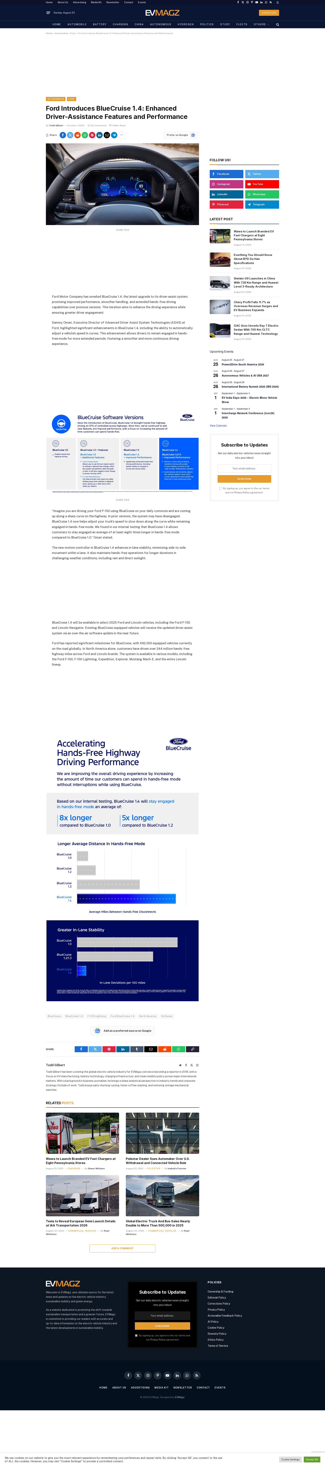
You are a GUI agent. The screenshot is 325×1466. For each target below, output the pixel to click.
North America (147, 1016)
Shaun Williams (96, 1168)
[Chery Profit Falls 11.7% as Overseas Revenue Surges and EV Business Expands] (220, 307)
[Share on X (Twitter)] (70, 135)
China (139, 24)
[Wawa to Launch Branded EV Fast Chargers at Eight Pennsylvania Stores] (82, 1133)
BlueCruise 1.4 (74, 1016)
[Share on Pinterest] (92, 135)
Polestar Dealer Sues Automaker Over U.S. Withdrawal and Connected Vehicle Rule (158, 1161)
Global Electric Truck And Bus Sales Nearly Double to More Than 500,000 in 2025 (158, 1223)
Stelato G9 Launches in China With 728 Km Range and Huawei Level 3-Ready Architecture (256, 282)
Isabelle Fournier (177, 1168)
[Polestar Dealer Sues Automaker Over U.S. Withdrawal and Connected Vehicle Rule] (162, 1133)
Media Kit (96, 2)
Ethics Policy (215, 1339)
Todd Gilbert (56, 125)
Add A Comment (122, 1248)
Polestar (153, 1168)
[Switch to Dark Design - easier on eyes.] (277, 2)
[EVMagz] (163, 12)
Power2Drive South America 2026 (243, 364)
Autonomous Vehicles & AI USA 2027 (245, 375)
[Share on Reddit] (77, 135)
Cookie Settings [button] (290, 1459)
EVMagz (180, 1397)
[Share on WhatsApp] (85, 135)
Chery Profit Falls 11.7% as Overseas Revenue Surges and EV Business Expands (256, 306)
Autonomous (160, 24)
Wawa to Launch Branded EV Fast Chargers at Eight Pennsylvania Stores (81, 1161)
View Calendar (218, 425)
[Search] (277, 24)
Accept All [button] (312, 1459)
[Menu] (48, 13)
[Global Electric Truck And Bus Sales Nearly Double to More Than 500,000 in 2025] (162, 1195)
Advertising (79, 2)
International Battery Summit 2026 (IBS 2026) (250, 386)
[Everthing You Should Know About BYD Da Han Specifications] (220, 260)
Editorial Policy (217, 1297)
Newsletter (112, 2)
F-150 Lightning (97, 1016)
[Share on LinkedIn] (99, 135)
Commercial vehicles (82, 1230)
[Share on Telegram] (114, 135)
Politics (207, 24)
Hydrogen (186, 24)
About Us (63, 2)
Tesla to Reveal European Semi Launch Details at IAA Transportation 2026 (80, 1223)
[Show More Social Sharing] (121, 135)
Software (166, 1016)
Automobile (77, 24)
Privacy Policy (242, 492)
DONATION (269, 12)
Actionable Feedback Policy (225, 1315)
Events (142, 2)
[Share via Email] (107, 135)
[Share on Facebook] (63, 135)
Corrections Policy (219, 1303)
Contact (128, 2)
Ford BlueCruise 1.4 (122, 1016)
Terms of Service (218, 1345)
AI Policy (213, 1321)
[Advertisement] (159, 69)
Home (49, 2)
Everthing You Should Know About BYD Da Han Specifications (253, 259)
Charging (120, 24)
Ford (72, 33)
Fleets (242, 24)
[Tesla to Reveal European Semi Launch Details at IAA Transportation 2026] (82, 1195)
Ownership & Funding (220, 1291)
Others (260, 24)
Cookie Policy (216, 1327)
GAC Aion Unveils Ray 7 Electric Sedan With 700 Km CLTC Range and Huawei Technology (256, 329)
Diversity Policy (217, 1333)
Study (225, 24)
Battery (99, 24)
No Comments (99, 125)
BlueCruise (54, 1016)
